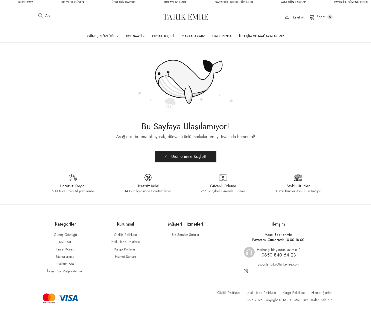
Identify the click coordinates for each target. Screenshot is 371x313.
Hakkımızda (65, 263)
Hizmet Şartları (125, 256)
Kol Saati (65, 242)
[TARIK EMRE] (185, 17)
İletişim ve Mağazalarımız (65, 271)
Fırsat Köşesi (65, 249)
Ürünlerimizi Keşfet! (188, 156)
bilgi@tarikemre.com (278, 264)
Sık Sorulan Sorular (185, 234)
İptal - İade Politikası (125, 242)
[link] (32, 2)
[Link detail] (246, 271)
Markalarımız (65, 256)
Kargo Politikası (125, 249)
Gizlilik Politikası (125, 234)
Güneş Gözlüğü (65, 234)
